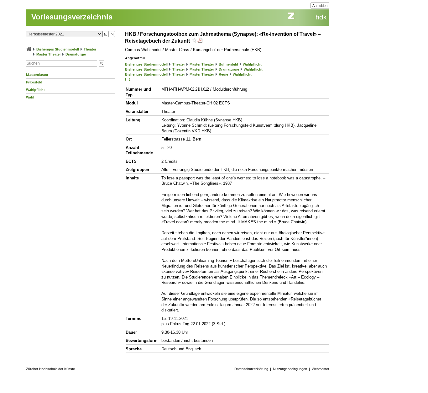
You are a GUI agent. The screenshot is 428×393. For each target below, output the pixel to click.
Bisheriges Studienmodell (57, 49)
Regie (223, 74)
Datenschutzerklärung (251, 369)
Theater (90, 49)
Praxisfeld (34, 82)
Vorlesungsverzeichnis (71, 17)
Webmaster (320, 369)
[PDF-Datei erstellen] (199, 41)
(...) (127, 79)
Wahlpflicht (35, 90)
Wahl (30, 97)
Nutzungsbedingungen (290, 369)
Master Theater (48, 54)
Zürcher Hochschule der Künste (50, 369)
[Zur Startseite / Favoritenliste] (29, 49)
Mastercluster (37, 75)
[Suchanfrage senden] (101, 63)
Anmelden (319, 6)
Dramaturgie (75, 54)
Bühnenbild (228, 64)
